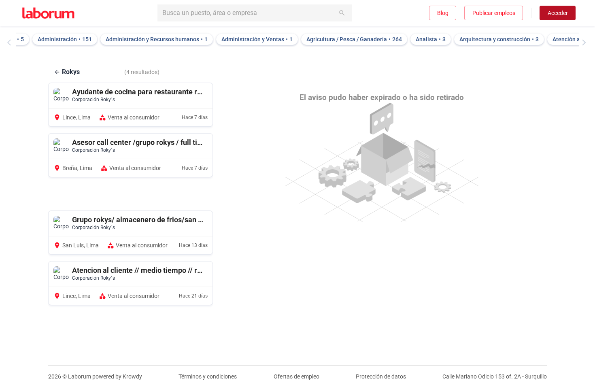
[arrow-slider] (11, 42)
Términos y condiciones (207, 376)
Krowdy (132, 376)
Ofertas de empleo (296, 376)
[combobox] (254, 12)
